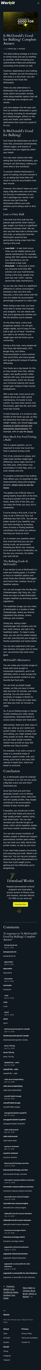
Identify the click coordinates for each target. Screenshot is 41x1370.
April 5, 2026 (9, 1015)
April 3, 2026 (9, 964)
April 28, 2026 (9, 1099)
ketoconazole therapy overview (16, 1163)
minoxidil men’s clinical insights (16, 1197)
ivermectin (8, 979)
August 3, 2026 (10, 1250)
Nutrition (22, 49)
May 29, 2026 (9, 1132)
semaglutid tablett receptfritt (15, 1113)
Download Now (20, 904)
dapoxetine (8, 962)
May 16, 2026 (9, 1115)
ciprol (6, 1012)
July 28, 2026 (9, 1233)
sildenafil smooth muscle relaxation (18, 1213)
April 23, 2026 (9, 1082)
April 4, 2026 (9, 981)
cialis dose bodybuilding (13, 1079)
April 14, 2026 (9, 1048)
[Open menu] (38, 3)
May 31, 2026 (9, 1149)
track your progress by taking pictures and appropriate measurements (20, 426)
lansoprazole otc (10, 945)
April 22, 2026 (9, 1065)
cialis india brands (11, 1130)
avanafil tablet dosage (12, 1096)
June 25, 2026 (9, 1182)
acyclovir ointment (11, 1146)
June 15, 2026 (9, 1166)
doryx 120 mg (9, 1046)
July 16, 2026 (9, 1216)
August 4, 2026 (10, 1269)
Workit (30, 431)
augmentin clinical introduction (16, 1247)
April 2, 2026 (9, 948)
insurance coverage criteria (15, 1230)
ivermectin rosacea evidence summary (19, 1180)
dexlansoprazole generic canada (17, 1029)
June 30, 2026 (9, 1199)
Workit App (12, 49)
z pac (6, 995)
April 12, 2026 (9, 1031)
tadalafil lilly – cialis (11, 1062)
